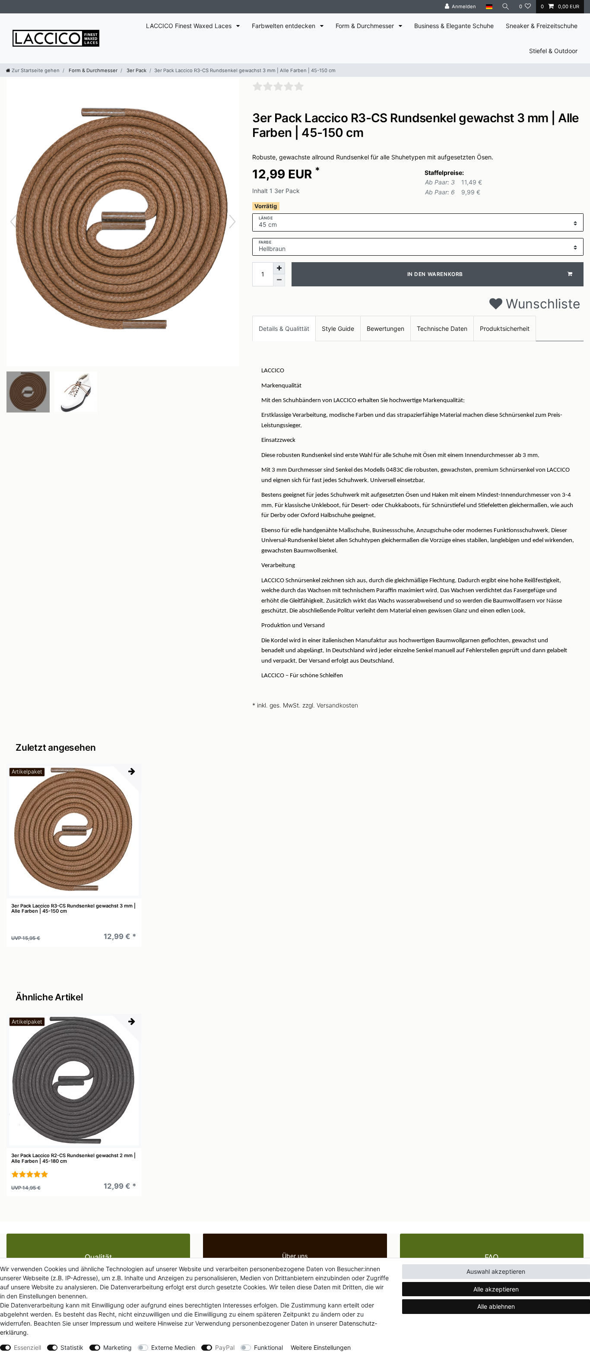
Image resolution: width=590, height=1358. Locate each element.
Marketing (117, 1347)
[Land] (489, 6)
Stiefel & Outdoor (553, 50)
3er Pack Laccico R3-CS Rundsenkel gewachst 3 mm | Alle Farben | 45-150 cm (73, 908)
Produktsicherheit (505, 328)
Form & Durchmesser (366, 25)
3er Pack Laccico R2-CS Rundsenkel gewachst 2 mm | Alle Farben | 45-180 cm (73, 1158)
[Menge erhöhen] (279, 268)
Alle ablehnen (496, 1306)
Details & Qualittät (284, 328)
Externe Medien (173, 1347)
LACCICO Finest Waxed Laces (189, 25)
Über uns (295, 1256)
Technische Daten (442, 328)
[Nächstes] (232, 221)
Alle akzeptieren (496, 1289)
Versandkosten (337, 705)
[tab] (284, 328)
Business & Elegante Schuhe (454, 25)
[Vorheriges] (13, 221)
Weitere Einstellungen (321, 1347)
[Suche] (505, 6)
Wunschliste (541, 303)
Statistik (71, 1347)
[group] (73, 831)
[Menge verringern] (279, 280)
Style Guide (338, 328)
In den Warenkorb (435, 274)
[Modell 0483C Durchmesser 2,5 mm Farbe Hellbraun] (28, 393)
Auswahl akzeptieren (495, 1271)
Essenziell (27, 1347)
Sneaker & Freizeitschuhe (541, 25)
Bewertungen (385, 328)
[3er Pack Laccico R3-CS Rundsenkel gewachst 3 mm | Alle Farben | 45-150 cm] (75, 393)
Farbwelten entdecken (284, 25)
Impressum (105, 1323)
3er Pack (135, 70)
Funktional (268, 1347)
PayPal (225, 1347)
